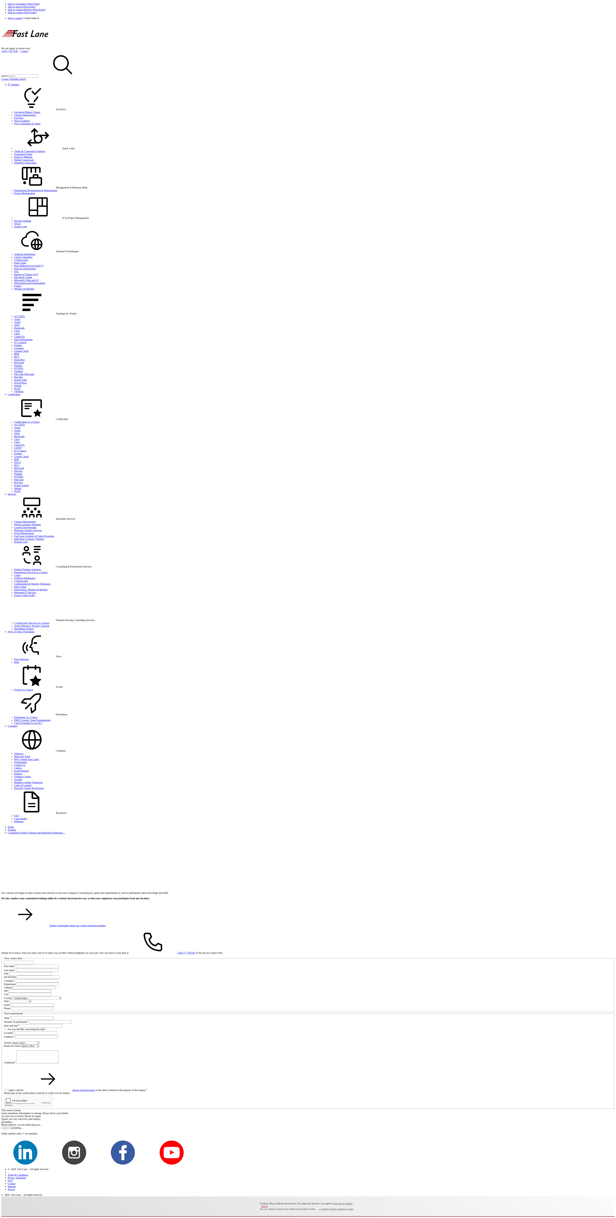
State (6, 1001)
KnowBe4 (19, 359)
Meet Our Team (22, 756)
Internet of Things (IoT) (26, 274)
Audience (9, 1036)
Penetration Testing (24, 628)
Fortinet (18, 345)
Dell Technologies (23, 339)
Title (6, 973)
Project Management (24, 193)
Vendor (7, 1042)
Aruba (17, 322)
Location (9, 1033)
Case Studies (20, 818)
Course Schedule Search (13, 79)
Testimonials (20, 762)
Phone (7, 1008)
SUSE (17, 388)
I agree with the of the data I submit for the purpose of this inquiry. (77, 1090)
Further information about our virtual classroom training (77, 925)
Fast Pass (18, 118)
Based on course (12, 1046)
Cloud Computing (23, 257)
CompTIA (19, 336)
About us (18, 753)
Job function (10, 977)
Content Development (25, 527)
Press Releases (21, 659)
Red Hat (18, 377)
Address (8, 987)
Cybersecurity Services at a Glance (31, 623)
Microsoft (19, 362)
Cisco (17, 331)
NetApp (18, 471)
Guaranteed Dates (23, 154)
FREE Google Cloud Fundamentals (32, 720)
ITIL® (17, 223)
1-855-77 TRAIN (186, 953)
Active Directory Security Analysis (31, 626)
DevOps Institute (22, 221)
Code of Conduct (23, 785)
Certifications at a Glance (27, 422)
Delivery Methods (23, 157)
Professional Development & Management (35, 190)
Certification (14, 394)
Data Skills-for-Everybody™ (28, 265)
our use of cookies (343, 1203)
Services (12, 494)
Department (10, 984)
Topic (7, 1018)
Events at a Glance (23, 689)
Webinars (19, 821)
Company (13, 726)
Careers (18, 768)
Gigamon (19, 348)
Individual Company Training (29, 539)
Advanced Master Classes (27, 112)
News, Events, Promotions (21, 631)
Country (8, 998)
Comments (10, 1062)
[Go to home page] (25, 45)
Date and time (11, 1025)
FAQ (16, 815)
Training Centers (22, 776)
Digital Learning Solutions (27, 524)
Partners (18, 773)
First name (10, 966)
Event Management (24, 533)
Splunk (17, 385)
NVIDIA (18, 368)
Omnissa (18, 371)
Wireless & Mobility (24, 289)
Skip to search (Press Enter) (22, 6)
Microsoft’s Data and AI (26, 280)
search (4, 76)
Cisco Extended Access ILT (28, 723)
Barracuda (19, 328)
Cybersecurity (21, 260)
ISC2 (16, 356)
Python (17, 286)
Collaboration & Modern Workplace (32, 584)
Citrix (17, 333)
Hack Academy (22, 120)
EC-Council (20, 342)
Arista (17, 319)
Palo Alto (19, 479)
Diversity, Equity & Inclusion (29, 788)
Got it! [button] (264, 1206)
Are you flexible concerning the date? (27, 1029)
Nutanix (18, 365)
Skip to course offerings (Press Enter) (26, 9)
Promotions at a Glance (26, 717)
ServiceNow (20, 382)
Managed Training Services (28, 530)
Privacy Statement (17, 1177)
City (6, 994)
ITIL (16, 271)
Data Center (20, 263)
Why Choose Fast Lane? (26, 759)
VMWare (19, 391)
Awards (18, 779)
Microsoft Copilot (23, 277)
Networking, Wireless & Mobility (31, 589)
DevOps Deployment (25, 268)
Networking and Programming (29, 283)
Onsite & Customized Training (29, 151)
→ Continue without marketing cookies (336, 1209)
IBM (16, 354)
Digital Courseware (24, 160)
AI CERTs (19, 316)
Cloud (17, 575)
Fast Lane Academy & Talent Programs (34, 536)
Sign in (11, 1189)
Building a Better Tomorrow (28, 782)
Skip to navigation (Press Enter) (24, 4)
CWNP (18, 448)
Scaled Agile (20, 226)
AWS (17, 325)
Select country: (15, 18)
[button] (31, 18)
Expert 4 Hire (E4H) (24, 595)
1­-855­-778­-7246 (9, 51)
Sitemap (12, 1186)
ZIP (6, 991)
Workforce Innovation (25, 162)
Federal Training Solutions (27, 569)
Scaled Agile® (21, 485)
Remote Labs (21, 542)
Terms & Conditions (18, 1175)
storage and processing (83, 1090)
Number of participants (16, 1021)
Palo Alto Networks (24, 374)
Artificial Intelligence (24, 254)
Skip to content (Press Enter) (22, 12)
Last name (9, 970)
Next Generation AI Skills (27, 123)
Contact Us (20, 765)
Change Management (25, 115)
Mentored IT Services (25, 592)
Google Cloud (21, 351)
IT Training (13, 84)
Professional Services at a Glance (31, 572)
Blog (16, 662)
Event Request (21, 771)
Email (7, 1005)
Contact (24, 51)
